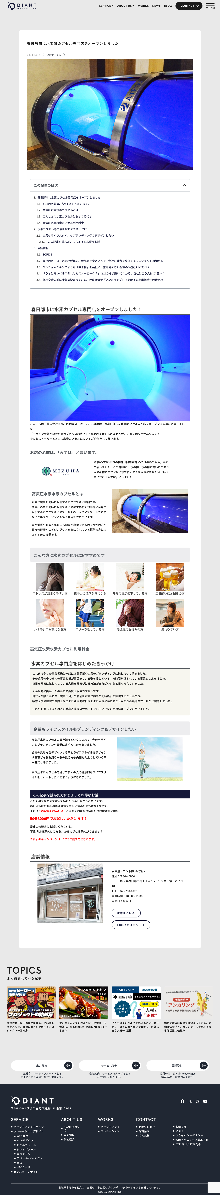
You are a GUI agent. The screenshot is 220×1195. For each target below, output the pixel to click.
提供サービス (54, 54)
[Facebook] (182, 1101)
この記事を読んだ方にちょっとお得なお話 (74, 242)
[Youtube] (205, 1101)
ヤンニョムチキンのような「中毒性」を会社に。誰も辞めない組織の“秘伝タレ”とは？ (96, 267)
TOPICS (47, 254)
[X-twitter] (190, 1101)
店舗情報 (42, 248)
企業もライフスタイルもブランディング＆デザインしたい (78, 235)
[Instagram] (197, 1101)
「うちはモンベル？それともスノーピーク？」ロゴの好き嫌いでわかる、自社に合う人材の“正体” (103, 273)
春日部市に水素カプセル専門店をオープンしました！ (70, 197)
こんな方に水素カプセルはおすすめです (67, 216)
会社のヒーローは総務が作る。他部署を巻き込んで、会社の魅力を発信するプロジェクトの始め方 (103, 261)
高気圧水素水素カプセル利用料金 (63, 223)
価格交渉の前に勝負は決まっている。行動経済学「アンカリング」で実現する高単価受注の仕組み (103, 280)
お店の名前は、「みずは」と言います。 (66, 204)
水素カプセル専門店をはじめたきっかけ (62, 229)
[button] (184, 185)
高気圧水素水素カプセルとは (60, 210)
